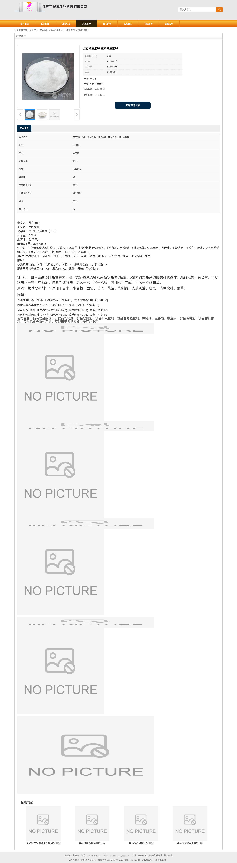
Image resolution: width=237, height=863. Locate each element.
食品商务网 (147, 860)
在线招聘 (169, 24)
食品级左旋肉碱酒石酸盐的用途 (43, 843)
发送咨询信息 (132, 105)
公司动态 (66, 24)
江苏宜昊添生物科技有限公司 (82, 860)
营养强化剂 (55, 30)
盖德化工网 (160, 860)
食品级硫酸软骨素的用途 (190, 843)
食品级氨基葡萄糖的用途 (92, 843)
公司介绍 (45, 24)
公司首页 (24, 24)
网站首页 (33, 30)
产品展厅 (86, 24)
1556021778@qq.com (119, 855)
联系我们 (128, 24)
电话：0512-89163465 (90, 855)
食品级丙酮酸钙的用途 (141, 843)
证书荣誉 (107, 24)
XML (126, 860)
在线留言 (148, 24)
